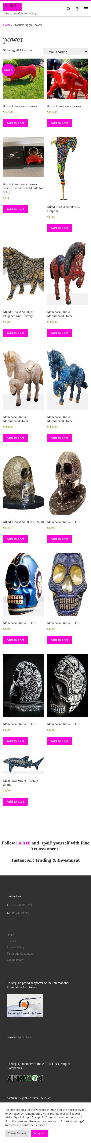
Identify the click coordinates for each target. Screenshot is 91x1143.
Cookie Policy (15, 959)
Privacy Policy (15, 947)
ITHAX (26, 1037)
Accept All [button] (39, 1133)
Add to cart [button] (15, 123)
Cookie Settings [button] (17, 1133)
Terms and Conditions (20, 953)
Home (6, 25)
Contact (11, 941)
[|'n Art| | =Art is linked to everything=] (12, 6)
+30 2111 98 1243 (21, 904)
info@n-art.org (20, 912)
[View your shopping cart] (77, 8)
